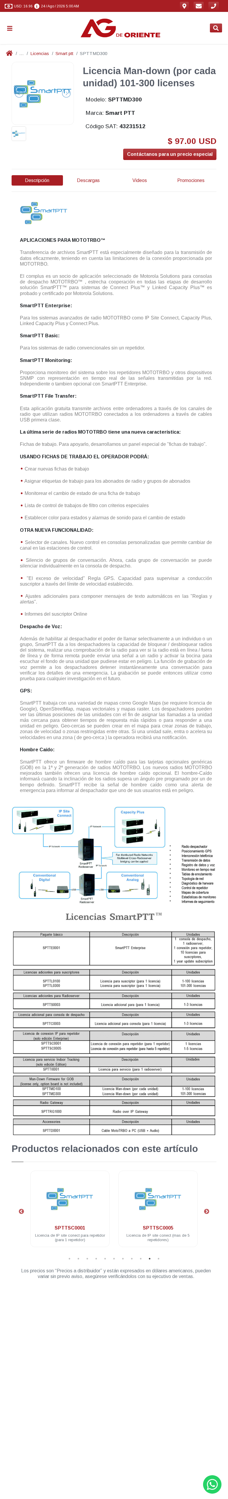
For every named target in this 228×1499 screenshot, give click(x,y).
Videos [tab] (139, 180)
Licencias (39, 53)
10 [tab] (150, 1259)
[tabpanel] (94, 1212)
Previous (21, 1212)
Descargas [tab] (88, 180)
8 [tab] (132, 1259)
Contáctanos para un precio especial (170, 154)
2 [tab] (78, 1259)
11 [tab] (159, 1259)
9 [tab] (141, 1259)
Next (207, 1212)
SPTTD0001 (182, 1227)
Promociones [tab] (191, 180)
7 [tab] (123, 1259)
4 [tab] (96, 1259)
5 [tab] (105, 1259)
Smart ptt (64, 53)
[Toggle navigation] (12, 28)
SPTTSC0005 (94, 1227)
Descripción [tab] (37, 180)
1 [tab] (69, 1259)
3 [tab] (87, 1259)
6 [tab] (114, 1259)
